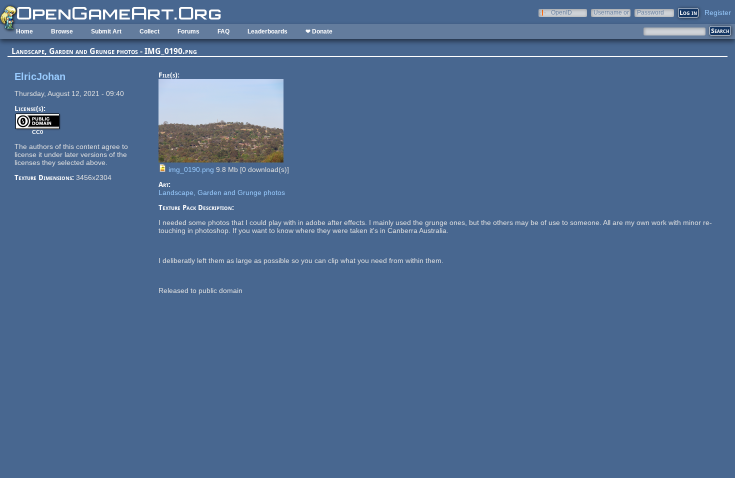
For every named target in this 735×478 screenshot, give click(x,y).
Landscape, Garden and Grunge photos (221, 192)
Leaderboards (268, 31)
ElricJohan (40, 76)
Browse (62, 31)
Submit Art (106, 31)
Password (650, 12)
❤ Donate (319, 31)
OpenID (561, 12)
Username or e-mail (611, 12)
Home (24, 31)
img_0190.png (191, 170)
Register (717, 12)
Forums (189, 31)
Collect (150, 31)
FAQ (224, 31)
